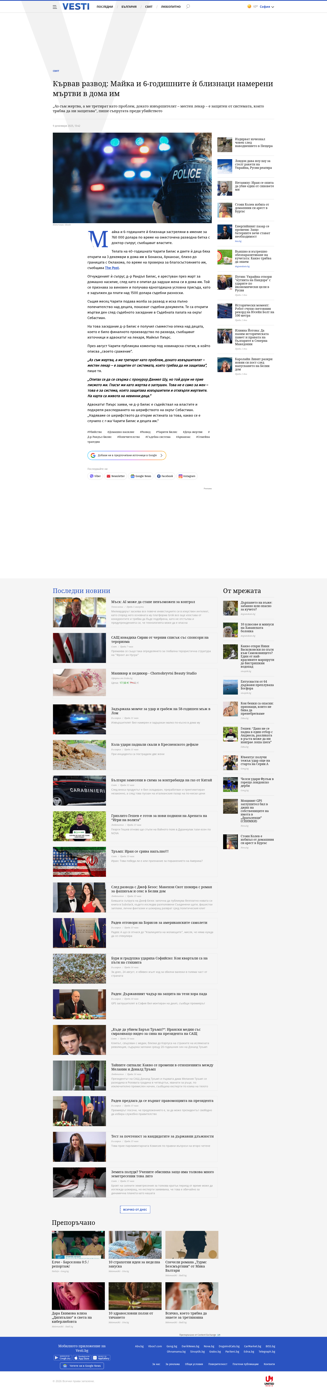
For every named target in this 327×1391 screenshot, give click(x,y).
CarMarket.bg (252, 1346)
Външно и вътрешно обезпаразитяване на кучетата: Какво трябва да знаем (253, 256)
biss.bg (238, 241)
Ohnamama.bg (176, 1351)
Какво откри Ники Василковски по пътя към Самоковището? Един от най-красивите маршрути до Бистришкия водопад (257, 656)
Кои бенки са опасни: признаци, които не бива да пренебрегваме (257, 708)
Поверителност (217, 1364)
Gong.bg (172, 1346)
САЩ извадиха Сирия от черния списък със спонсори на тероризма (160, 639)
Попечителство (129, 437)
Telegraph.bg (267, 1351)
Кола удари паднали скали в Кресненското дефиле (155, 744)
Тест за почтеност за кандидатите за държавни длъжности (162, 1136)
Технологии (117, 606)
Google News (143, 476)
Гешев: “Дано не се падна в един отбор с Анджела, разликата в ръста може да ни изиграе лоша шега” (257, 735)
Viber (97, 476)
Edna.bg (249, 1351)
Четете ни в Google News (85, 1366)
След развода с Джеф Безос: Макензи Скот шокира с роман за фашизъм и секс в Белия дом (161, 889)
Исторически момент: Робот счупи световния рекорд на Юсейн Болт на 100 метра (254, 310)
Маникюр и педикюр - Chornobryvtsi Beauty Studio (154, 673)
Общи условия (194, 1364)
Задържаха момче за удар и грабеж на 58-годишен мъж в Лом (160, 710)
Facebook (167, 476)
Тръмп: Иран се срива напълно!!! (140, 851)
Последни (105, 7)
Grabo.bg (215, 1351)
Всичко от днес (135, 1209)
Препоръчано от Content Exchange (197, 1335)
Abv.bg (139, 1346)
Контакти (269, 1364)
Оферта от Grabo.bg (121, 678)
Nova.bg (209, 1346)
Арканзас (184, 437)
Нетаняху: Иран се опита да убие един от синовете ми (254, 186)
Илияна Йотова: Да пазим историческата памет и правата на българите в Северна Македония (252, 337)
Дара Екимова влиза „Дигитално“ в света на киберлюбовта (72, 1317)
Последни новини (81, 591)
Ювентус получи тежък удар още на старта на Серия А (255, 760)
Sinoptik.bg (197, 1351)
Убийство (95, 432)
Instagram (189, 476)
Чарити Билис (167, 432)
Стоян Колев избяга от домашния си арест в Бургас (252, 207)
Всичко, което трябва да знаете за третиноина (186, 1315)
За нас (156, 1364)
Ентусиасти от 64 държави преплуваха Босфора (257, 684)
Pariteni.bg (232, 1351)
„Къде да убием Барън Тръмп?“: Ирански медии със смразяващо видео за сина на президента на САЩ (156, 1031)
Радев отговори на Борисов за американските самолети (159, 922)
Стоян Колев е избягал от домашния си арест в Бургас (257, 839)
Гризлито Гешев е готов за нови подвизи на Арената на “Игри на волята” (159, 817)
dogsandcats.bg (242, 266)
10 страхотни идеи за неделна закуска (134, 1264)
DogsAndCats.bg (229, 1346)
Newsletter (118, 476)
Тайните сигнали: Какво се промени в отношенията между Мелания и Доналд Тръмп (162, 1067)
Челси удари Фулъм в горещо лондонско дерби (257, 782)
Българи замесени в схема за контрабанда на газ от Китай (161, 780)
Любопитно (171, 7)
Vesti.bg (75, 6)
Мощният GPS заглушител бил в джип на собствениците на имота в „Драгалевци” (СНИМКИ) (255, 811)
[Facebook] (274, 1369)
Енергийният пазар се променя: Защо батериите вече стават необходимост (252, 231)
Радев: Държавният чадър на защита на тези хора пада (159, 993)
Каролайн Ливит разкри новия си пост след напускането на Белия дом (253, 364)
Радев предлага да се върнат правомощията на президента (162, 1100)
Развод (146, 432)
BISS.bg (270, 1346)
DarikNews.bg (190, 1346)
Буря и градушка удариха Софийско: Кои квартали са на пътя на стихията (159, 960)
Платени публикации (245, 1364)
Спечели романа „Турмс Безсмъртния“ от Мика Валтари (186, 1266)
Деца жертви (193, 432)
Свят (149, 7)
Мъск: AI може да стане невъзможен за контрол (153, 601)
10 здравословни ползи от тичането (131, 1315)
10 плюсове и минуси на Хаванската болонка (257, 627)
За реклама (173, 1364)
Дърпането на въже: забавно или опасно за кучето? (256, 605)
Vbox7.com (155, 1346)
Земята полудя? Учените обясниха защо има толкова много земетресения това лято (162, 1174)
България (129, 7)
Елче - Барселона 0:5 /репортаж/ (70, 1264)
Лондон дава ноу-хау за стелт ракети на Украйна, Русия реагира (253, 164)
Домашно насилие (121, 432)
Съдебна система (159, 437)
